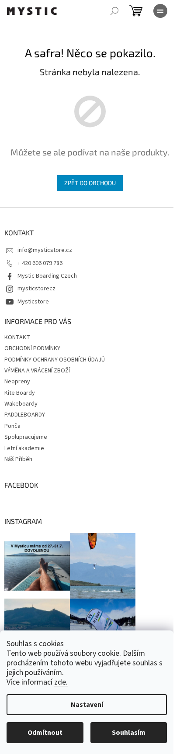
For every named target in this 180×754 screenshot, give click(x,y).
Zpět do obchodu (90, 182)
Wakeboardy (21, 403)
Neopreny (17, 381)
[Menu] (160, 11)
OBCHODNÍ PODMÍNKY (32, 348)
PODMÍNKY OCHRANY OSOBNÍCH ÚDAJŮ (54, 359)
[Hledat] (114, 11)
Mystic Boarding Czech (47, 276)
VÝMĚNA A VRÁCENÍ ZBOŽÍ (37, 370)
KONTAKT (17, 337)
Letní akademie (24, 448)
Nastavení (87, 704)
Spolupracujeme (25, 437)
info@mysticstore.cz (44, 250)
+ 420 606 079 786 (39, 263)
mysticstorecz (36, 288)
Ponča (12, 426)
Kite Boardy (19, 393)
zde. (61, 682)
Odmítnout (45, 732)
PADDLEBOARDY (24, 414)
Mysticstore (33, 301)
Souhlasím (128, 732)
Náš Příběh (18, 459)
